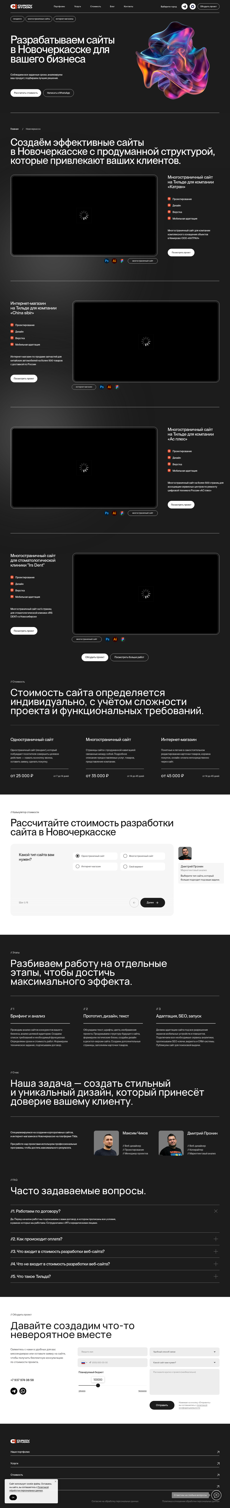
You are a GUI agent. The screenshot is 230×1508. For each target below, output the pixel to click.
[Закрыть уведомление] (55, 1481)
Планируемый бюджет (91, 1372)
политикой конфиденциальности (193, 1406)
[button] (77, 6)
